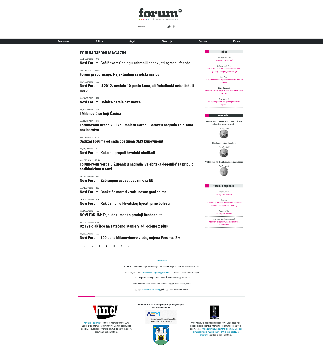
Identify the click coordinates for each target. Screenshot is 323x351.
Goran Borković (224, 99)
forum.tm (224, 200)
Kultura (236, 41)
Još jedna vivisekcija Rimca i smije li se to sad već (224, 81)
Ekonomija (167, 41)
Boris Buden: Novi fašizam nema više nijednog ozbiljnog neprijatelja (223, 70)
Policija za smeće (224, 214)
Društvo (203, 41)
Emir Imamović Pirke (224, 58)
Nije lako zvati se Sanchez (224, 143)
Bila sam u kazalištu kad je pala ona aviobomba (223, 223)
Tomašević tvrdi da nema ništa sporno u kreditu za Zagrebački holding (223, 204)
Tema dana (63, 41)
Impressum (161, 260)
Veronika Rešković (92, 323)
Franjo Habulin (224, 166)
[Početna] (160, 9)
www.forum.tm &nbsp (151, 290)
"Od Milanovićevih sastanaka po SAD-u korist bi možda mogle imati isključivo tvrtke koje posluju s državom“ (217, 332)
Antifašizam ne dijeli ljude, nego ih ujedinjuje (224, 162)
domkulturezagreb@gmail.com (156, 272)
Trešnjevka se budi (224, 194)
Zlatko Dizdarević (224, 88)
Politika (99, 41)
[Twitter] (169, 26)
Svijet (132, 41)
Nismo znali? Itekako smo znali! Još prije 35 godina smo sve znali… (224, 122)
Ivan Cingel (224, 77)
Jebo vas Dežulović (224, 60)
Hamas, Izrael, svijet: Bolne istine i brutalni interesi (224, 92)
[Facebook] (174, 26)
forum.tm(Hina (224, 211)
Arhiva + (141, 26)
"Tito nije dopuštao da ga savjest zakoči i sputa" (224, 103)
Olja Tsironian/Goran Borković (224, 219)
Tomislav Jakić (224, 128)
